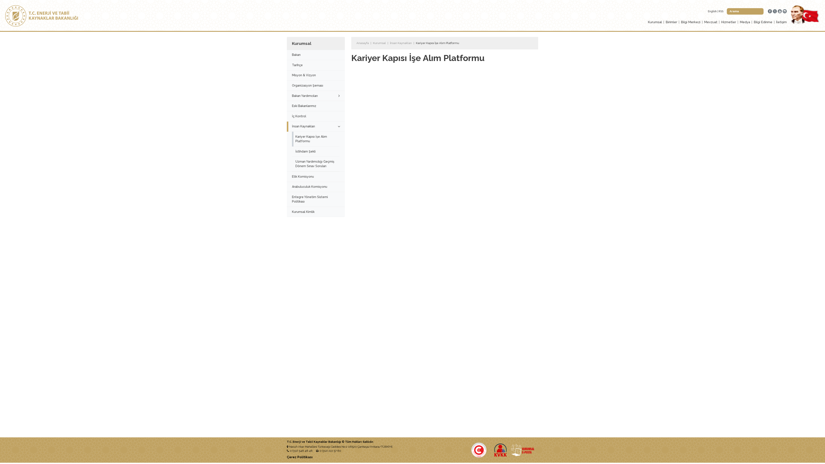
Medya (745, 22)
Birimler (671, 22)
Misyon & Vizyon (304, 75)
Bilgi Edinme (763, 22)
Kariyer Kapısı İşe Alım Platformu (311, 139)
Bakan (296, 54)
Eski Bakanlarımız (304, 106)
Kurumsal (655, 22)
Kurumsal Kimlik (303, 212)
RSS (721, 11)
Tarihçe (297, 65)
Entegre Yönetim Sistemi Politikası (310, 199)
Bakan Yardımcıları (305, 96)
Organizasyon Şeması (307, 85)
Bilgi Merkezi (690, 22)
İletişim (781, 22)
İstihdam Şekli (305, 151)
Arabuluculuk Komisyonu (309, 186)
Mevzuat (710, 22)
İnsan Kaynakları (303, 126)
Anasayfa (362, 43)
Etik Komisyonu (303, 176)
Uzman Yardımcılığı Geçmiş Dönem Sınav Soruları (314, 164)
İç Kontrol (299, 116)
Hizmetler (728, 22)
